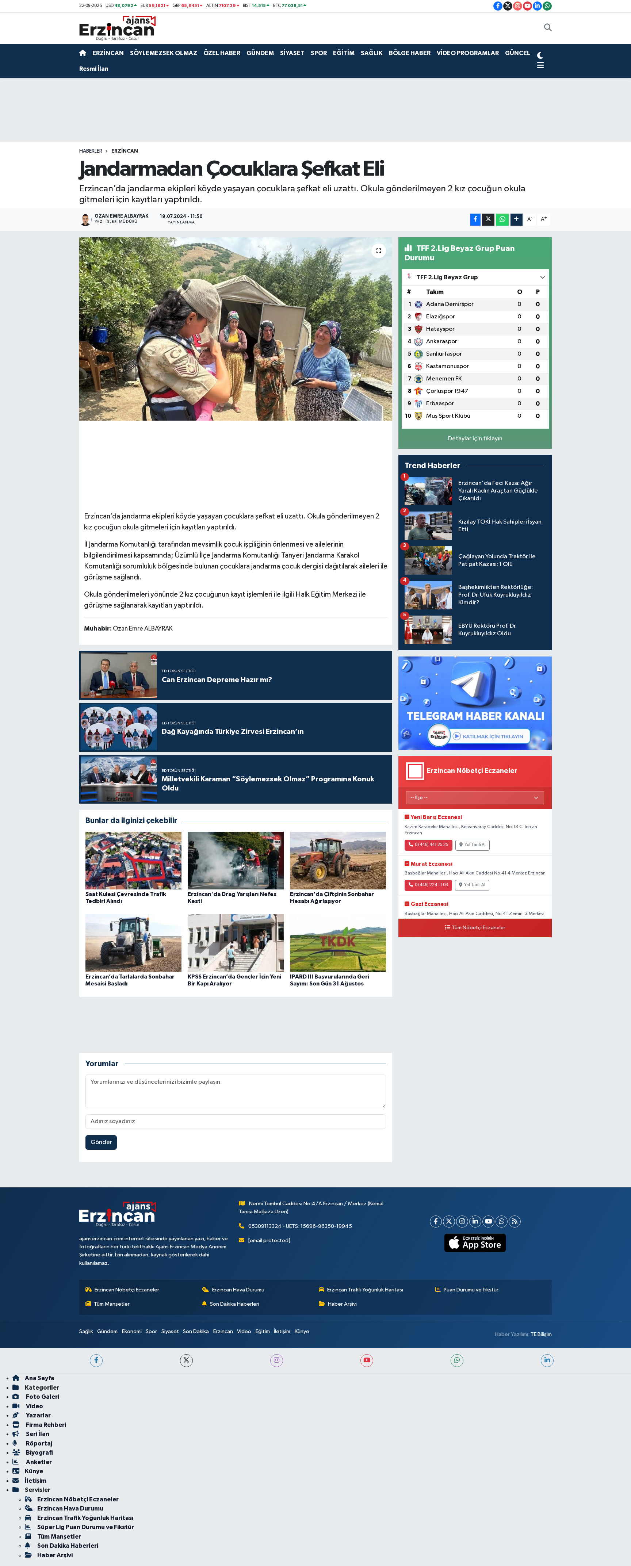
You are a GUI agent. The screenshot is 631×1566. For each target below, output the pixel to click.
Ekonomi (132, 1331)
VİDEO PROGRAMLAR (468, 53)
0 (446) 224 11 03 (431, 885)
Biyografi (39, 1453)
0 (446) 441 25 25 (431, 845)
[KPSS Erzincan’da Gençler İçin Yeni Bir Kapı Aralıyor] (236, 943)
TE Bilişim (541, 1334)
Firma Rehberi (45, 1425)
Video (244, 1331)
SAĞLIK (372, 53)
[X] (449, 1221)
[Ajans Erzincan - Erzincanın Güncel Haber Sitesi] (117, 28)
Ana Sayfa (39, 1378)
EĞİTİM (344, 53)
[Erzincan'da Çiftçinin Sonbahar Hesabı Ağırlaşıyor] (338, 860)
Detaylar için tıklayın (475, 439)
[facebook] (96, 1360)
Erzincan (223, 1331)
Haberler (90, 151)
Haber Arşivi (342, 1304)
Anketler (38, 1462)
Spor (151, 1331)
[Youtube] (488, 1221)
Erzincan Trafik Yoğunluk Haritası (365, 1290)
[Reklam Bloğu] (475, 703)
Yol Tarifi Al (475, 845)
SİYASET (292, 53)
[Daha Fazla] (516, 220)
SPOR (319, 53)
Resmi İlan (93, 69)
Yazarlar (38, 1415)
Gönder (101, 1142)
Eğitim (263, 1331)
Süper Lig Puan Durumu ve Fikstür (85, 1527)
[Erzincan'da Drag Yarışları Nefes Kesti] (236, 860)
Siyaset (170, 1331)
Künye (302, 1331)
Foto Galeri (42, 1397)
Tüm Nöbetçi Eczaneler (478, 927)
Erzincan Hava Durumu (238, 1290)
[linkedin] (547, 1360)
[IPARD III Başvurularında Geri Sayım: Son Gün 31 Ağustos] (338, 943)
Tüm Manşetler (112, 1304)
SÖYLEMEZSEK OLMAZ (163, 53)
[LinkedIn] (475, 1221)
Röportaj (38, 1443)
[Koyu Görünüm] (540, 56)
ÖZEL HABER (221, 53)
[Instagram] (462, 1221)
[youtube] (366, 1360)
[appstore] (475, 1243)
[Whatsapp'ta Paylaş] (502, 220)
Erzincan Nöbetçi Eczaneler (127, 1290)
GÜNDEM (260, 53)
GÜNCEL (517, 53)
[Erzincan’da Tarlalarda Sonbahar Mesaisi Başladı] (133, 943)
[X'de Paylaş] (488, 220)
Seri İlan (37, 1434)
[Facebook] (436, 1221)
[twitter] (186, 1360)
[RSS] (515, 1221)
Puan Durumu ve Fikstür (471, 1290)
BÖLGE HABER (410, 53)
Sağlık (86, 1331)
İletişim (282, 1331)
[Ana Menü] (540, 65)
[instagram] (276, 1360)
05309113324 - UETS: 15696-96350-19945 (300, 1226)
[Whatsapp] (502, 1221)
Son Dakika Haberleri (234, 1304)
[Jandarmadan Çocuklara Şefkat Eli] (235, 329)
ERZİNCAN (108, 53)
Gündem (107, 1331)
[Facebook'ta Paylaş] (475, 220)
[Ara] (548, 28)
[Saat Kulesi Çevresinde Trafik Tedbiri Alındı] (133, 860)
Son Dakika (196, 1331)
